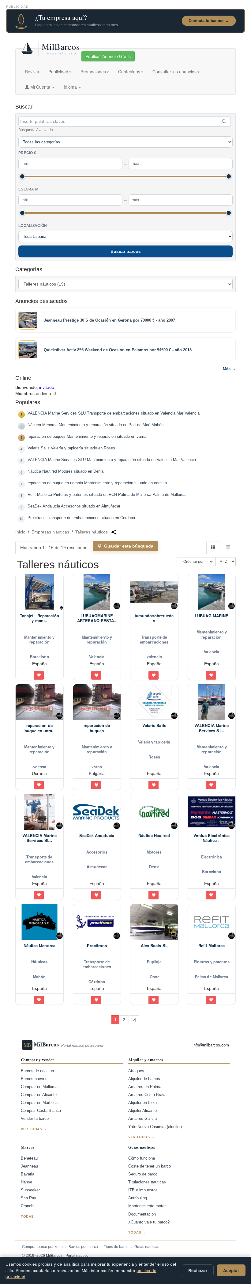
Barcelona (39, 656)
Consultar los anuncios (174, 71)
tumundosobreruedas (154, 618)
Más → (229, 369)
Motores (154, 852)
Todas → (29, 1216)
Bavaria (27, 1174)
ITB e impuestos (143, 1190)
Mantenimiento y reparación (39, 640)
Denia (154, 866)
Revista (32, 71)
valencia (154, 656)
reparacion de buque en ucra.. (39, 728)
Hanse (26, 1182)
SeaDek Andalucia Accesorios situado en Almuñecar (74, 506)
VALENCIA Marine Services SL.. (211, 728)
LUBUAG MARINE (211, 615)
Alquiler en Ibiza (142, 1103)
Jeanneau (29, 1166)
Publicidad (58, 71)
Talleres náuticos (91, 531)
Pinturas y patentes (212, 961)
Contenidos (129, 71)
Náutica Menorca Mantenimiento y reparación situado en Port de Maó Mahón (95, 425)
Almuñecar (97, 866)
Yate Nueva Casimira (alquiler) (155, 1127)
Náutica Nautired (154, 835)
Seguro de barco (142, 1174)
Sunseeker (30, 1190)
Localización (32, 225)
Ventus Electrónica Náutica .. (211, 838)
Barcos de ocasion (37, 1071)
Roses (154, 757)
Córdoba (96, 981)
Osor (154, 976)
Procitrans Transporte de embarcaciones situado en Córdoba (81, 518)
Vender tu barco (35, 1118)
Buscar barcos (126, 251)
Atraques (136, 1071)
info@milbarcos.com (211, 1045)
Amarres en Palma (144, 1087)
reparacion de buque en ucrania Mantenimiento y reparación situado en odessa (97, 483)
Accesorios (96, 852)
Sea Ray (28, 1198)
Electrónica (211, 856)
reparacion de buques (97, 728)
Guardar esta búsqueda (128, 546)
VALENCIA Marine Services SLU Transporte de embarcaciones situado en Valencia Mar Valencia (114, 413)
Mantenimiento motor (147, 1206)
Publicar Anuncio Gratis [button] (108, 56)
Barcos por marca (83, 1247)
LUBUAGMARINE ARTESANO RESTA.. (97, 618)
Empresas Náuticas (50, 531)
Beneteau (29, 1158)
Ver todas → (34, 1129)
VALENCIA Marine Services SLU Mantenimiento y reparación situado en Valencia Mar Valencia (112, 460)
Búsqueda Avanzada (35, 130)
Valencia (96, 656)
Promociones (93, 71)
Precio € (27, 153)
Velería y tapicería (154, 742)
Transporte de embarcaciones (154, 640)
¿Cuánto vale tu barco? (149, 1222)
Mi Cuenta (40, 87)
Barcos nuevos (34, 1079)
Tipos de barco (116, 1247)
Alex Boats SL (154, 945)
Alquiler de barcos (144, 1079)
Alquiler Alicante (142, 1111)
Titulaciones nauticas (147, 1182)
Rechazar (197, 1270)
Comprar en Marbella (39, 1103)
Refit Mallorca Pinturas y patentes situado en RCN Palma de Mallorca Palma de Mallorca (106, 495)
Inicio (20, 531)
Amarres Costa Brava (147, 1095)
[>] (133, 1019)
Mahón (39, 976)
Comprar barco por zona (42, 1247)
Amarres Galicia (142, 1118)
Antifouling (137, 1198)
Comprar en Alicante (39, 1095)
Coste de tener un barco (149, 1166)
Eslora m (28, 189)
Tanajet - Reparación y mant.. (39, 618)
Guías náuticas (146, 1247)
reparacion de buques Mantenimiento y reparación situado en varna (87, 436)
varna (97, 766)
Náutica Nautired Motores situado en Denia (65, 471)
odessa (39, 766)
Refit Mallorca (211, 945)
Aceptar (231, 1270)
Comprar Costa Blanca (41, 1111)
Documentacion (142, 1214)
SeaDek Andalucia (96, 835)
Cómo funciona (141, 1158)
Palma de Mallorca (211, 976)
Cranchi (27, 1206)
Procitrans (97, 945)
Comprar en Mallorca (39, 1087)
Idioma (71, 87)
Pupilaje (154, 961)
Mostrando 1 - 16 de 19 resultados (53, 547)
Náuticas (39, 961)
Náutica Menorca (40, 945)
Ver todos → (141, 1137)
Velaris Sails (154, 725)
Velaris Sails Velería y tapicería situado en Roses (71, 448)
